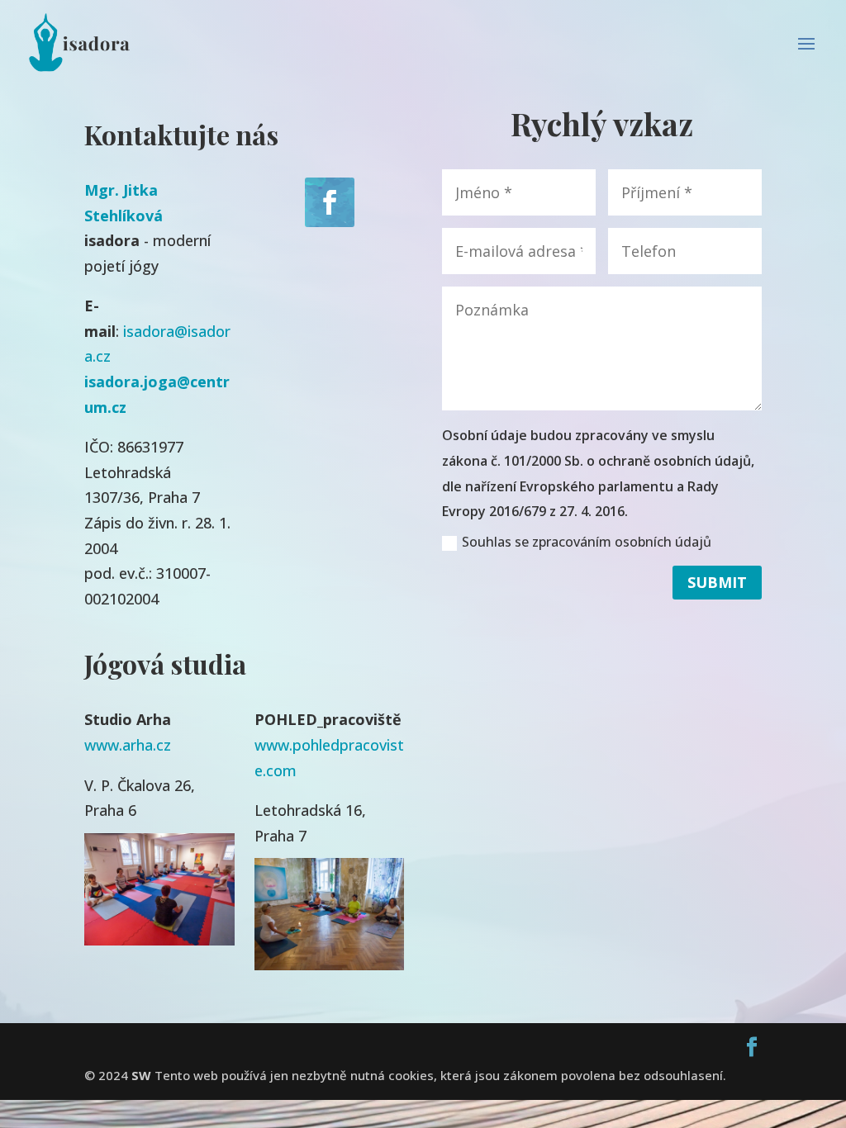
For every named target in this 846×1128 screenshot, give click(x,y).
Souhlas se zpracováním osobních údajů (586, 542)
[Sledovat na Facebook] (329, 202)
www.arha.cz (127, 745)
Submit (717, 582)
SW (141, 1075)
